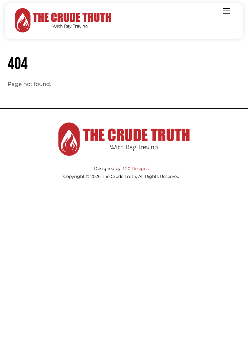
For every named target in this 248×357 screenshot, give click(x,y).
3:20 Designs (135, 168)
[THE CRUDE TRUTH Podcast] (63, 31)
